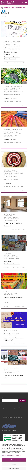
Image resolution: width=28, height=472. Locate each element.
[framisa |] (7, 2)
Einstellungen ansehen (14, 468)
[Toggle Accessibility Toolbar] (3, 11)
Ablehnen (14, 464)
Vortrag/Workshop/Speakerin (16, 7)
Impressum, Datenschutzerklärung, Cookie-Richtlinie (11, 455)
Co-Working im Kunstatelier (13, 223)
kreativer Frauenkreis (10, 99)
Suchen (4, 397)
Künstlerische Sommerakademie (14, 375)
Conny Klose (7, 62)
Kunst (24, 7)
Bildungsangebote (7, 7)
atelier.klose (7, 261)
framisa (6, 190)
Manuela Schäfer (8, 105)
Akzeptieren (14, 459)
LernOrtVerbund (16, 417)
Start (2, 7)
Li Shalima (7, 184)
